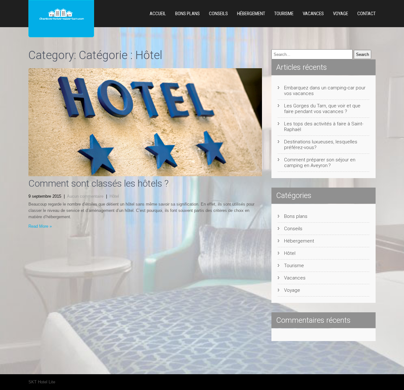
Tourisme (284, 13)
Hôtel (114, 196)
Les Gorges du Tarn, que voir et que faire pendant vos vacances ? (322, 108)
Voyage (340, 13)
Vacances (313, 13)
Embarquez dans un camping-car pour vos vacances (324, 90)
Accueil (158, 13)
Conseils (218, 13)
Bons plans (187, 13)
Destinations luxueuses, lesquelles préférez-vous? (320, 144)
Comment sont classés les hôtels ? (98, 183)
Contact (366, 13)
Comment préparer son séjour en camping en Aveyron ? (319, 162)
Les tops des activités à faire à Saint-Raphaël (323, 126)
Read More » (40, 226)
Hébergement (251, 13)
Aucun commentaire (85, 196)
